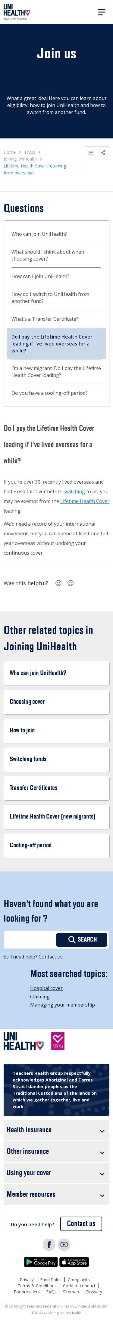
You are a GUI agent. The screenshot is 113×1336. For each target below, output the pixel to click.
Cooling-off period (31, 845)
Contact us (51, 956)
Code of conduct (79, 1285)
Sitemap (71, 1291)
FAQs (51, 1291)
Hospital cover (46, 988)
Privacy (27, 1279)
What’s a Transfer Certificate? (44, 319)
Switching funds (28, 759)
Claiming (40, 996)
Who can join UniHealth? (39, 234)
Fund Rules (50, 1279)
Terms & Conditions (37, 1285)
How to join (22, 731)
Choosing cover (27, 702)
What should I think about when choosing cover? (47, 255)
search (87, 940)
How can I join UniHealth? (40, 276)
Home (10, 152)
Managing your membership (62, 1004)
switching (74, 491)
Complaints (79, 1279)
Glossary (93, 1291)
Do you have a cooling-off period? (49, 393)
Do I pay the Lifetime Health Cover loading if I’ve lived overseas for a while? (52, 343)
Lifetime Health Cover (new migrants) (53, 817)
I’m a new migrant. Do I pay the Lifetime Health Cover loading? (56, 371)
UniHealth (17, 12)
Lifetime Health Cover (84, 501)
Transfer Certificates (33, 788)
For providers (27, 1291)
